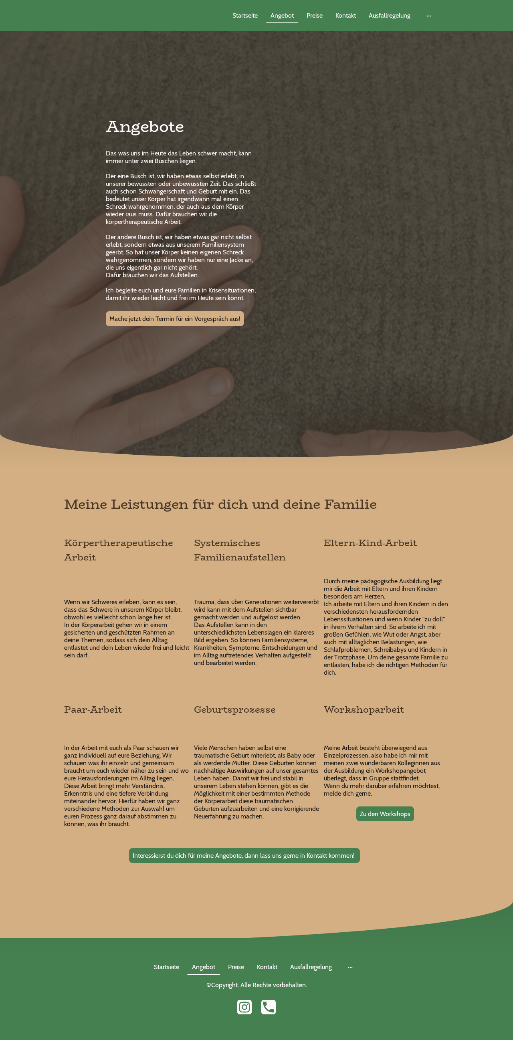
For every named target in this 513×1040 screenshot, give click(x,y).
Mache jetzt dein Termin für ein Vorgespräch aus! (174, 318)
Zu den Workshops (385, 814)
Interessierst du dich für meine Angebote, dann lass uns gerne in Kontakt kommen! (244, 855)
